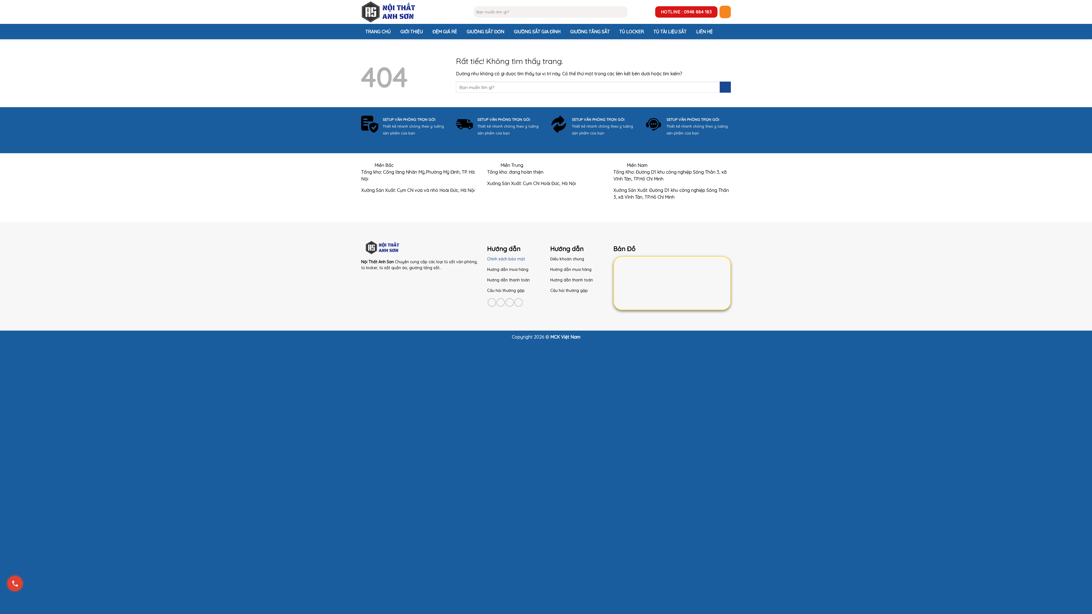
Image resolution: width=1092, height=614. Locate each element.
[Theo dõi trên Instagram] (501, 302)
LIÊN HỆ (704, 31)
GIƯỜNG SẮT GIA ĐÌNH (537, 31)
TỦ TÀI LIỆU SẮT (669, 31)
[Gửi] (622, 12)
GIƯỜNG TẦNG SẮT (590, 31)
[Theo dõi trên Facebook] (492, 302)
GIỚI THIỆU (411, 31)
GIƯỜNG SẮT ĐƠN (485, 31)
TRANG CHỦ (378, 31)
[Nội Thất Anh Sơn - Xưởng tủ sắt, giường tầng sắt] (413, 12)
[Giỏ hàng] (725, 12)
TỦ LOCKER (631, 31)
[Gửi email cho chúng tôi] (518, 302)
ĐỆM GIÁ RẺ (445, 31)
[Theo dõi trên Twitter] (510, 302)
